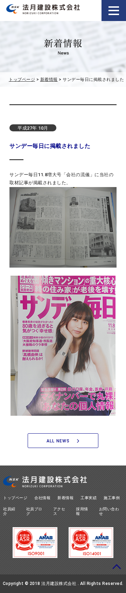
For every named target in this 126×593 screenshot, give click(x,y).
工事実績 (88, 498)
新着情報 (49, 79)
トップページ (22, 79)
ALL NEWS (58, 441)
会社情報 (42, 498)
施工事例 (112, 498)
